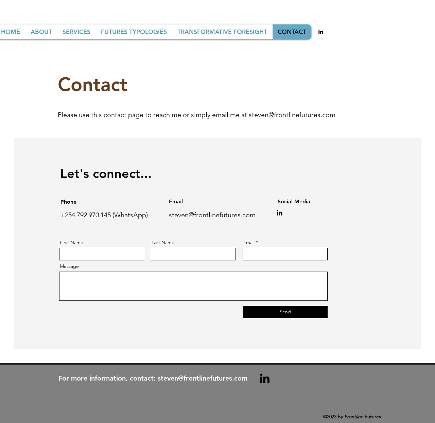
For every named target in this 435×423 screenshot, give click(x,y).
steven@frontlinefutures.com (292, 115)
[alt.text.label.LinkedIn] (320, 32)
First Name (71, 242)
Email (249, 242)
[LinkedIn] (279, 213)
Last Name (163, 242)
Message (69, 266)
